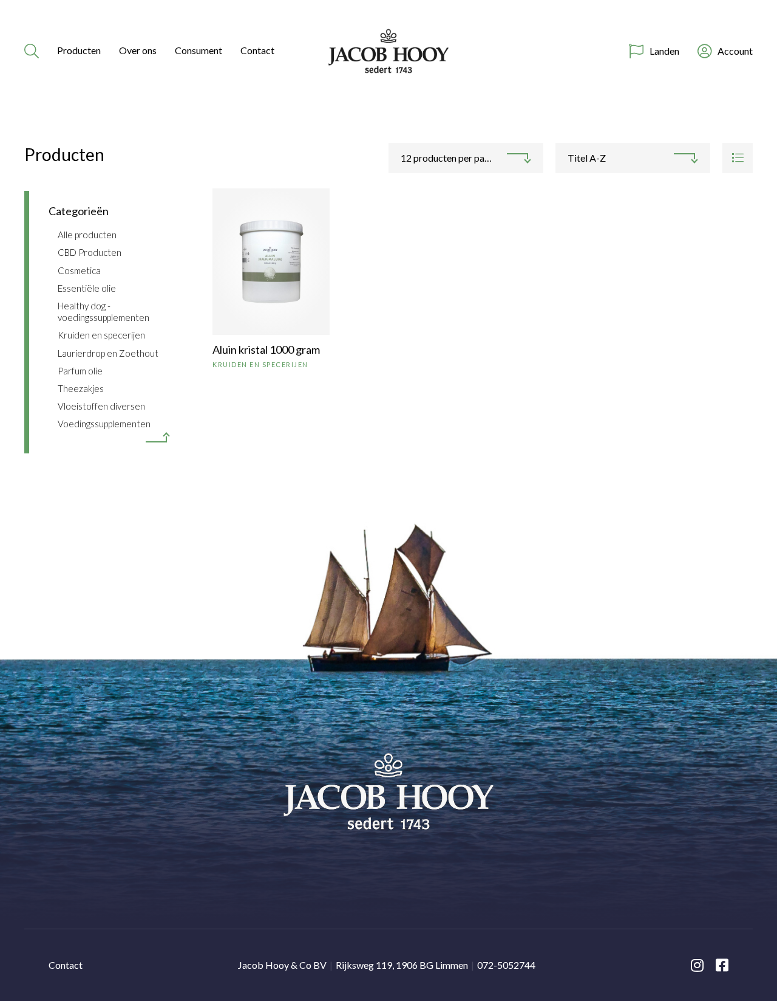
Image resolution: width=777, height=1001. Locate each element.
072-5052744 (506, 965)
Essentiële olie (87, 288)
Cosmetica (79, 270)
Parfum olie (80, 370)
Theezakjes (81, 388)
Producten (79, 50)
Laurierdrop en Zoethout (108, 353)
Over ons (138, 50)
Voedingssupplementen (104, 423)
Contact (257, 50)
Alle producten (87, 234)
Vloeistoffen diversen (101, 406)
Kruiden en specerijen (101, 334)
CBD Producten (89, 252)
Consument (198, 50)
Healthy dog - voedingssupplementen (103, 311)
